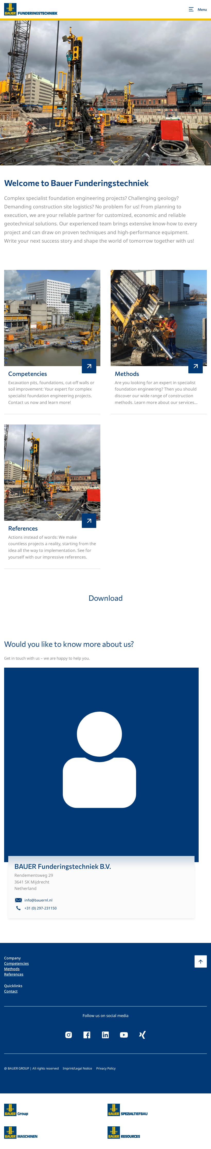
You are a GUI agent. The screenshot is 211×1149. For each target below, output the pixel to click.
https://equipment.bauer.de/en (20, 1129)
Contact (10, 991)
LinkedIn (105, 1035)
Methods (12, 968)
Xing (142, 1035)
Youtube (124, 1035)
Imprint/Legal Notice (77, 1068)
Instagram (68, 1035)
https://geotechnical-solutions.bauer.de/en (127, 1110)
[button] (201, 961)
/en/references (52, 497)
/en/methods (159, 342)
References (13, 974)
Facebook (87, 1035)
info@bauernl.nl (38, 900)
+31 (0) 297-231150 (40, 908)
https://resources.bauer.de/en (124, 1129)
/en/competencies (52, 342)
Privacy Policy (106, 1068)
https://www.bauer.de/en (16, 1107)
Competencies (16, 963)
